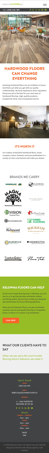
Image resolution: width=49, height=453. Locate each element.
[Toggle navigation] (45, 5)
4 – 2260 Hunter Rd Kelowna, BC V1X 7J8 (24, 402)
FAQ (24, 435)
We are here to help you (28, 299)
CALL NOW (10, 320)
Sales (24, 432)
